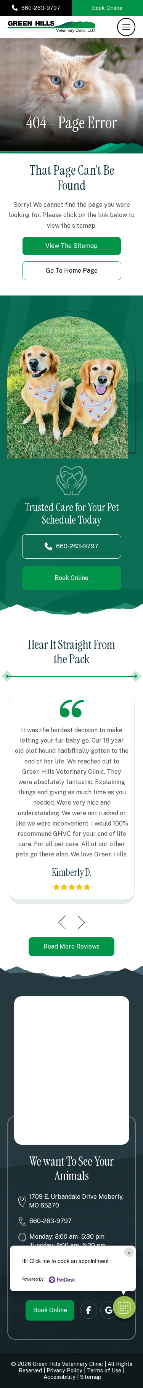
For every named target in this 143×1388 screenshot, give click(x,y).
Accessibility (59, 1377)
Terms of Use (104, 1370)
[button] (126, 27)
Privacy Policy (64, 1370)
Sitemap (90, 1377)
